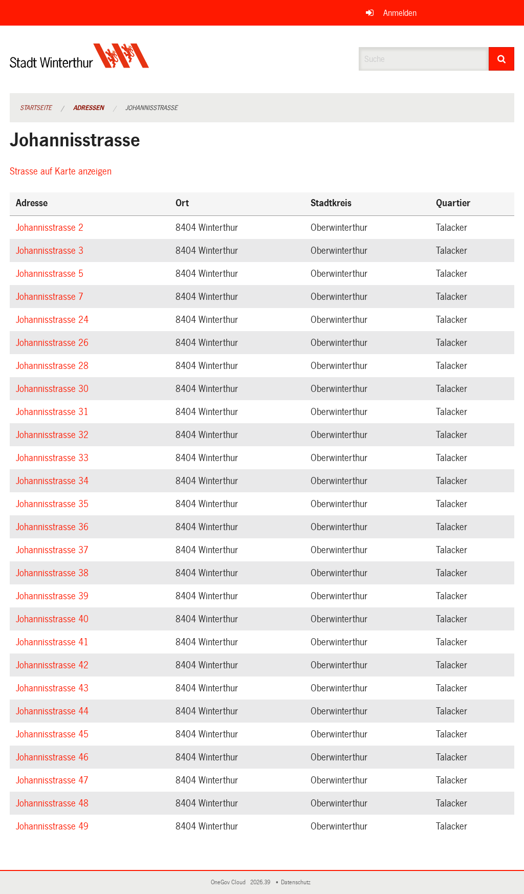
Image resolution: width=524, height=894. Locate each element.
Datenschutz (297, 882)
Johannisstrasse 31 (54, 412)
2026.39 (261, 882)
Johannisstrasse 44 (54, 711)
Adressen (88, 108)
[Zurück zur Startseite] (79, 64)
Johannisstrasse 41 (54, 642)
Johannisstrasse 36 (54, 527)
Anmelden (400, 13)
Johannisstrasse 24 (54, 320)
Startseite (36, 108)
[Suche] (502, 59)
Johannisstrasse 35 (54, 504)
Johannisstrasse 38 (54, 573)
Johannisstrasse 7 (51, 297)
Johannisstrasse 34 (54, 481)
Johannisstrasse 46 (54, 757)
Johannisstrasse (151, 108)
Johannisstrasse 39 (54, 596)
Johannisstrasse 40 (54, 619)
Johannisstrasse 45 (54, 734)
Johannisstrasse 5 (51, 274)
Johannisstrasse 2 (51, 228)
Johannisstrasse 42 (54, 665)
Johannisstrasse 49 (54, 826)
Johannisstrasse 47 (54, 780)
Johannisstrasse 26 (54, 343)
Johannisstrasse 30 (54, 389)
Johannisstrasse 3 (51, 251)
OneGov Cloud (230, 882)
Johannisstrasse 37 (54, 550)
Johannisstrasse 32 (54, 435)
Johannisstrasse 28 (54, 366)
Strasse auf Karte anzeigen (62, 171)
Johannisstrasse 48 (54, 803)
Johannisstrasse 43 (54, 688)
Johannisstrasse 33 (54, 458)
